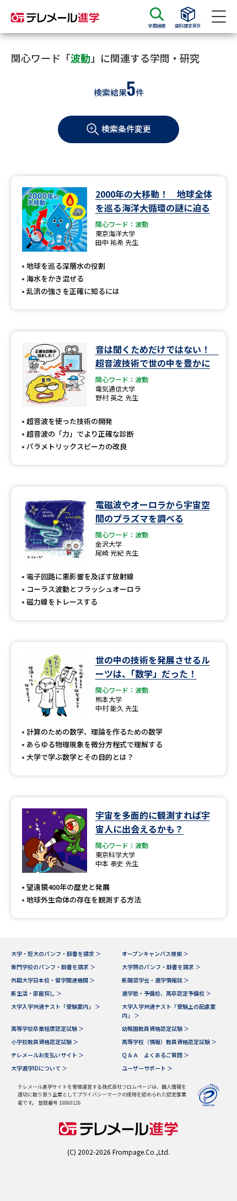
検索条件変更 (126, 128)
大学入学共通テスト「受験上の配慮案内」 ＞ (169, 1010)
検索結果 (110, 92)
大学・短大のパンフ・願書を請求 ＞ (56, 953)
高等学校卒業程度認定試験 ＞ (47, 1028)
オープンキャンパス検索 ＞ (155, 953)
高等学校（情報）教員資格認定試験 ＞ (169, 1041)
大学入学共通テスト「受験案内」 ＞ (55, 1006)
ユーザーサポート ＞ (147, 1068)
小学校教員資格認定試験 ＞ (44, 1041)
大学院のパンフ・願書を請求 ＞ (161, 967)
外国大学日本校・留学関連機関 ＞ (53, 980)
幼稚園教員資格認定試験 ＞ (155, 1028)
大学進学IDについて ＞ (39, 1068)
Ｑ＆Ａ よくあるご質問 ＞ (155, 1055)
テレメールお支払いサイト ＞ (47, 1055)
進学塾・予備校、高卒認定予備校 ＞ (166, 993)
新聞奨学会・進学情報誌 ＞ (155, 980)
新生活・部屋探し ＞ (36, 993)
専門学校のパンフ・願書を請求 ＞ (53, 967)
